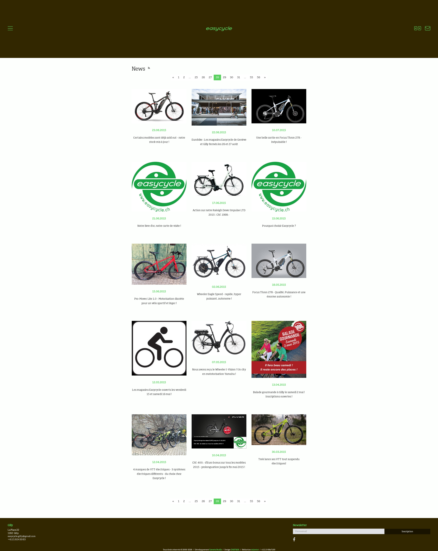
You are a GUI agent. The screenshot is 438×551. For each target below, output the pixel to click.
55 (251, 77)
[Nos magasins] (425, 29)
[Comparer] (417, 29)
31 (238, 77)
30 (231, 77)
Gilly (10, 525)
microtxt (255, 550)
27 (210, 77)
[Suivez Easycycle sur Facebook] (294, 540)
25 (196, 77)
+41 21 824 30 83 (17, 540)
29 (224, 77)
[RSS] (149, 68)
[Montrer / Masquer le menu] (10, 29)
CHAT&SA (235, 550)
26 (203, 77)
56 (258, 77)
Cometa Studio (215, 550)
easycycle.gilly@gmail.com (22, 536)
